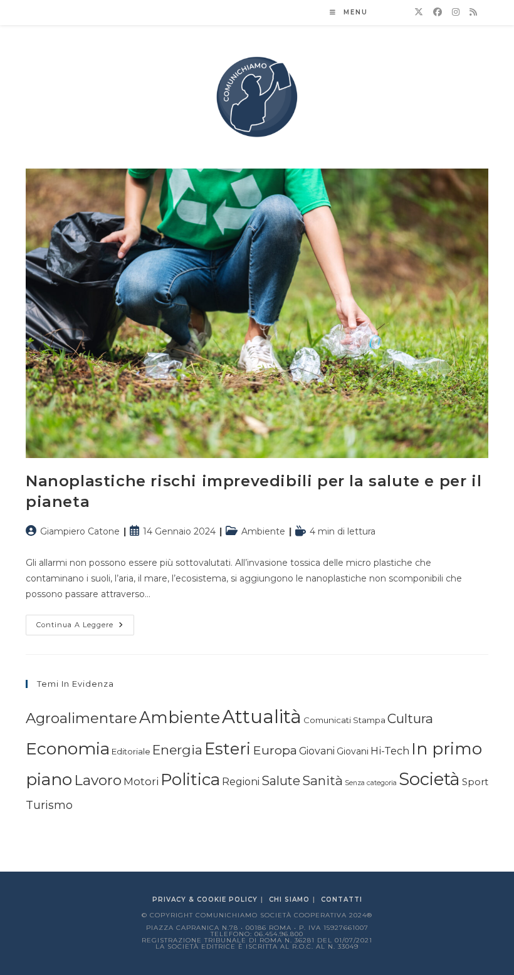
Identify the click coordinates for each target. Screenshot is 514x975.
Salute (280, 780)
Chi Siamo (289, 899)
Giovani (317, 751)
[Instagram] (455, 12)
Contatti (341, 899)
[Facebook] (437, 12)
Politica (190, 779)
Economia (68, 748)
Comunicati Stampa (344, 720)
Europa (275, 750)
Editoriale (131, 751)
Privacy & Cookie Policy (205, 899)
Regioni (241, 782)
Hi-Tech (389, 750)
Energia (177, 750)
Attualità (262, 716)
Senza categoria (371, 783)
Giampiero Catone (80, 531)
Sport (475, 782)
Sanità (322, 780)
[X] (418, 12)
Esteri (227, 748)
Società (429, 779)
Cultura (410, 718)
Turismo (49, 804)
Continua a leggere (85, 627)
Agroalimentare (81, 718)
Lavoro (98, 780)
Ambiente (263, 531)
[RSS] (473, 12)
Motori (141, 781)
